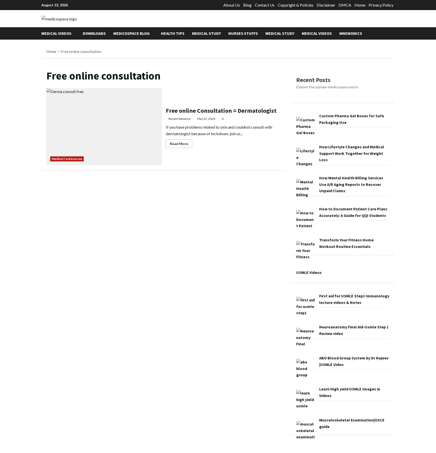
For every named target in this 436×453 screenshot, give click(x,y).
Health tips (172, 33)
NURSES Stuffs (243, 33)
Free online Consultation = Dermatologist (104, 126)
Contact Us (265, 5)
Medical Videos (56, 33)
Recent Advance (179, 119)
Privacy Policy (381, 5)
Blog (247, 5)
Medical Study (206, 33)
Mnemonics (350, 33)
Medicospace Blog (131, 33)
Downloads (94, 33)
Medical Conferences (67, 159)
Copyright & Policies (295, 5)
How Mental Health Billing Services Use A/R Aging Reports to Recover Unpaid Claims (351, 184)
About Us (231, 5)
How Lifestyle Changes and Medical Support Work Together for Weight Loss (351, 153)
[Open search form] (393, 33)
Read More (181, 144)
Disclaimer (326, 5)
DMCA (345, 5)
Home (360, 5)
